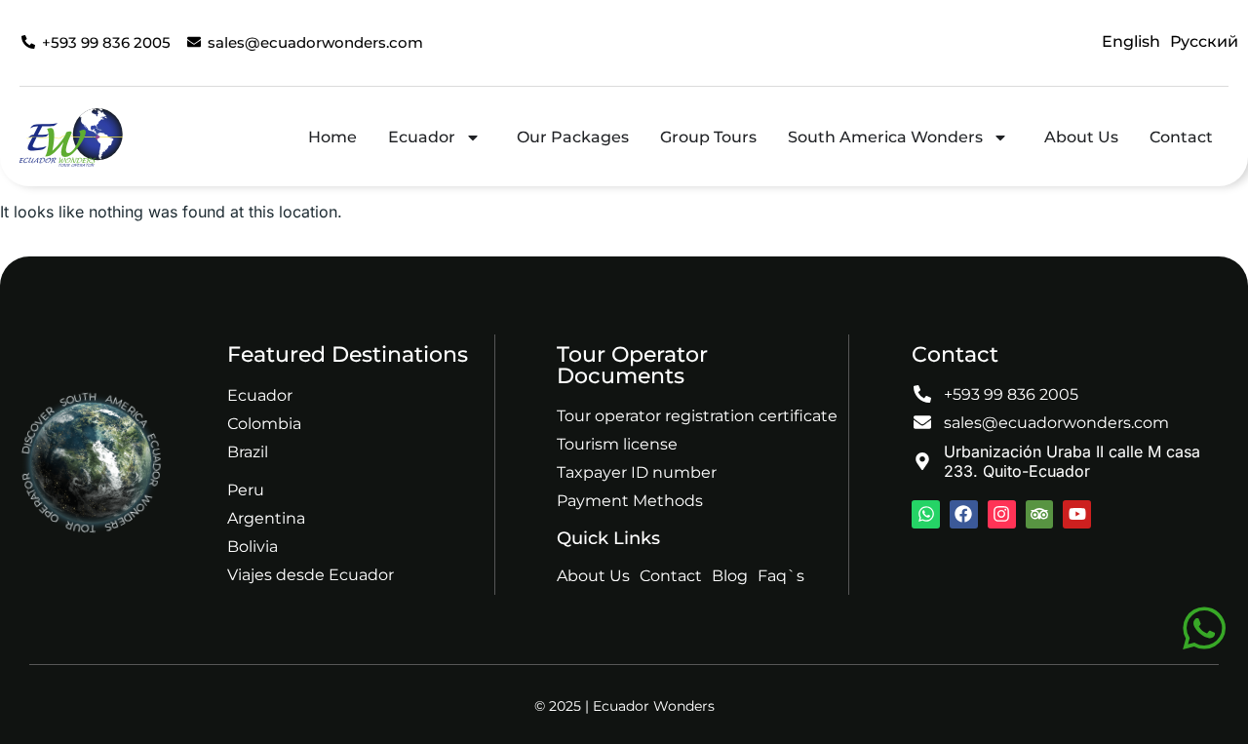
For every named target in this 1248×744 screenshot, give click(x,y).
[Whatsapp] (926, 514)
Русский (1204, 41)
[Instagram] (1002, 514)
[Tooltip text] (1204, 628)
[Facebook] (964, 514)
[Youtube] (1077, 514)
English (1131, 41)
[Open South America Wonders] (1000, 137)
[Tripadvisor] (1040, 514)
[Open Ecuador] (473, 137)
